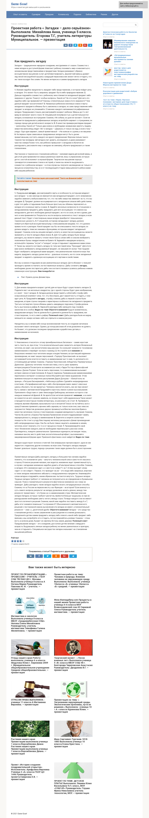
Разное (104, 14)
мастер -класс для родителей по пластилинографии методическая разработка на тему (126, 72)
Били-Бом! (19, 4)
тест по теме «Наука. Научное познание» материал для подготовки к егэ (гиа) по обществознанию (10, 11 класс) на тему (120, 103)
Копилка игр (63, 14)
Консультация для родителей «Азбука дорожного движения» (120, 92)
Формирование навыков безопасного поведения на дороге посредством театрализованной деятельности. (126, 44)
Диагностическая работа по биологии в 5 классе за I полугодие (120, 33)
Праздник (49, 14)
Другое (115, 14)
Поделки (77, 14)
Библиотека (91, 14)
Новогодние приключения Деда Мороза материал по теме (117, 84)
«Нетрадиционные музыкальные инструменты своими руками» (123, 58)
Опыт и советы (20, 14)
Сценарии (36, 14)
